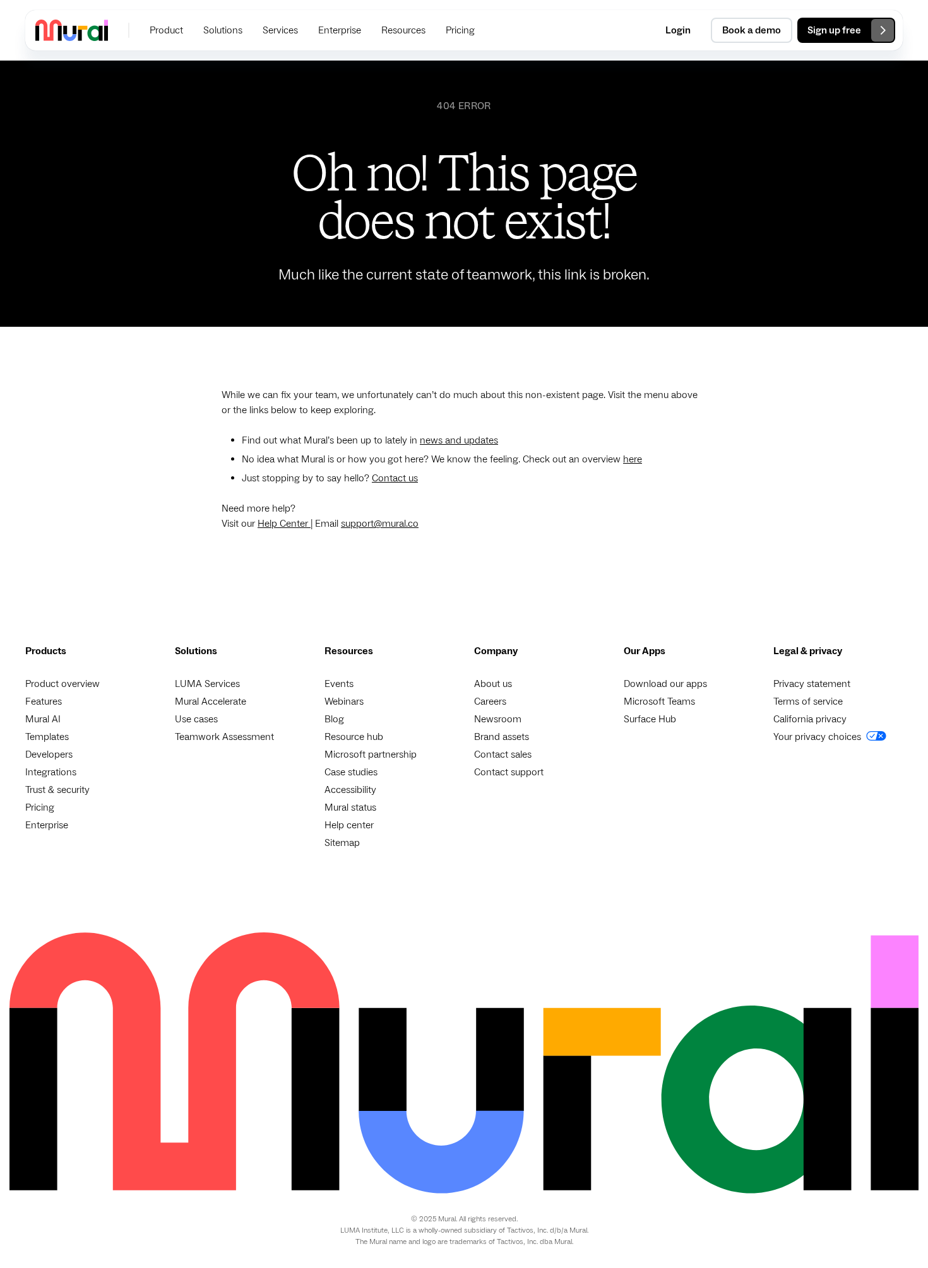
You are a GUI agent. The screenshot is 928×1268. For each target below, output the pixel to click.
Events (339, 684)
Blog (334, 719)
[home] (71, 30)
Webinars (344, 701)
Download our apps (665, 684)
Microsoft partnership (370, 754)
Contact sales (503, 754)
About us (493, 684)
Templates (47, 737)
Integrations (50, 772)
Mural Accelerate (210, 701)
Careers (490, 701)
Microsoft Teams (659, 701)
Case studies (351, 772)
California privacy (810, 719)
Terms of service (808, 701)
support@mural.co (380, 523)
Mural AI (43, 719)
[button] (166, 30)
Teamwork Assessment (224, 737)
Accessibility (350, 790)
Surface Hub (650, 719)
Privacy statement (811, 684)
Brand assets (501, 737)
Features (43, 701)
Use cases (196, 719)
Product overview (62, 684)
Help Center (284, 523)
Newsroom (497, 719)
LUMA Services (207, 684)
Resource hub (353, 737)
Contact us (395, 478)
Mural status (350, 807)
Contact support (509, 772)
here (632, 459)
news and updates (459, 440)
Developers (49, 754)
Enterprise (46, 825)
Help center (349, 825)
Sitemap (342, 843)
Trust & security (57, 790)
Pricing (39, 807)
